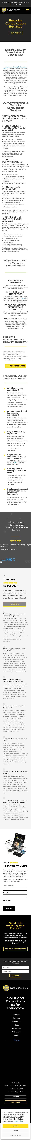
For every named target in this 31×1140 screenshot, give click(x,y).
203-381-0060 (17, 4)
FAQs (16, 1035)
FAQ (15, 2)
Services (16, 1018)
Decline (15, 1130)
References (16, 1028)
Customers (16, 1021)
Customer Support (23, 2)
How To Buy (5, 2)
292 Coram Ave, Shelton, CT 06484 (15, 1086)
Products (16, 1015)
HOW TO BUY (16, 33)
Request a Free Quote (15, 366)
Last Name (7, 900)
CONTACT (15, 1097)
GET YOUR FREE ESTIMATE (15, 949)
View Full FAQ (14, 604)
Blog (12, 2)
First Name (7, 893)
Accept (15, 1126)
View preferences (15, 1135)
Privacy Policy (18, 1121)
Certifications (16, 1032)
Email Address (8, 886)
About (16, 1025)
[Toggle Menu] (27, 10)
